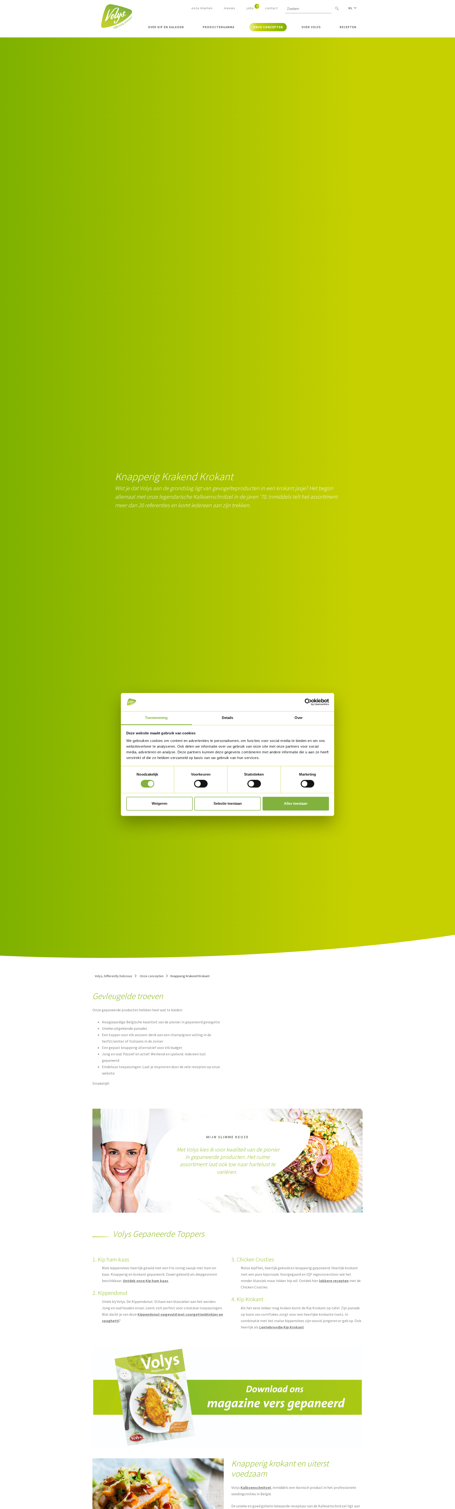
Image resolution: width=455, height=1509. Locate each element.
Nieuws (229, 8)
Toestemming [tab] (156, 718)
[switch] (201, 784)
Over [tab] (299, 718)
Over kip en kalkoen (166, 27)
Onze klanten (202, 8)
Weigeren (159, 803)
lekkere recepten (334, 1280)
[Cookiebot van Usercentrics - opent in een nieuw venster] (308, 702)
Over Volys (311, 27)
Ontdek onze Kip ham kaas (145, 1280)
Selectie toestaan (228, 803)
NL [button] (351, 8)
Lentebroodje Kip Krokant (281, 1327)
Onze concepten (152, 976)
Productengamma (218, 27)
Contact (271, 8)
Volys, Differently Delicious (113, 976)
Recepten (348, 27)
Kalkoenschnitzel (256, 1487)
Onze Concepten (268, 27)
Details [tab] (227, 718)
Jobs (250, 8)
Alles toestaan (295, 803)
